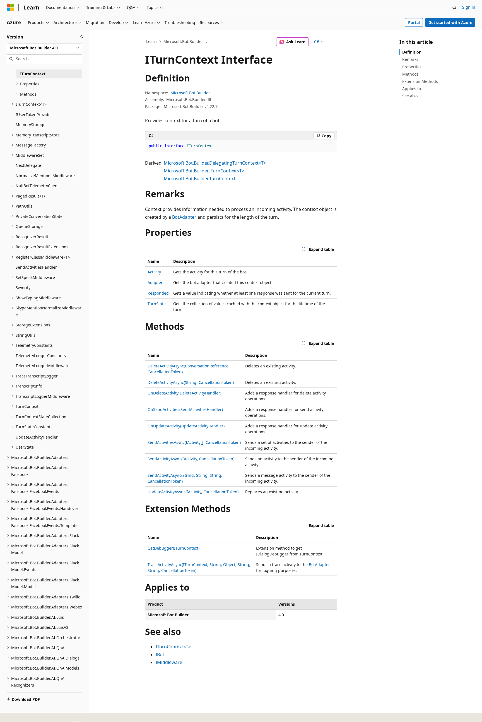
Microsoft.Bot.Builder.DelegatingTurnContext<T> (215, 163)
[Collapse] (82, 36)
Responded (158, 293)
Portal (414, 22)
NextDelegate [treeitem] (28, 165)
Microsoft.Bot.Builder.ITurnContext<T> (204, 171)
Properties (411, 66)
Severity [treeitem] (23, 287)
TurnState (157, 303)
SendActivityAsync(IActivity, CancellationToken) (191, 458)
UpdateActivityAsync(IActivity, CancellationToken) (193, 491)
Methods (410, 74)
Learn (151, 41)
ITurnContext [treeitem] (32, 73)
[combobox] (44, 48)
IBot (160, 654)
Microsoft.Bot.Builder (183, 41)
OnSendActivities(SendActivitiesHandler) (185, 409)
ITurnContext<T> (173, 647)
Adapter (155, 282)
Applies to (411, 88)
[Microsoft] (10, 7)
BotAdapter (184, 217)
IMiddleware (169, 662)
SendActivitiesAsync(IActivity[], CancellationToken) (194, 442)
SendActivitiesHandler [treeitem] (36, 267)
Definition (411, 52)
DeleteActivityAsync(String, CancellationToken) (191, 382)
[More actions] (332, 41)
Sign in (468, 7)
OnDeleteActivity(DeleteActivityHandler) (184, 393)
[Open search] (454, 8)
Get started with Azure (450, 22)
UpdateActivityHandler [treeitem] (37, 437)
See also (410, 95)
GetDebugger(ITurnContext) (173, 548)
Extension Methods (420, 81)
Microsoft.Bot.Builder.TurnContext (199, 178)
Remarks (410, 59)
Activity (154, 272)
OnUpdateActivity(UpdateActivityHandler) (186, 426)
